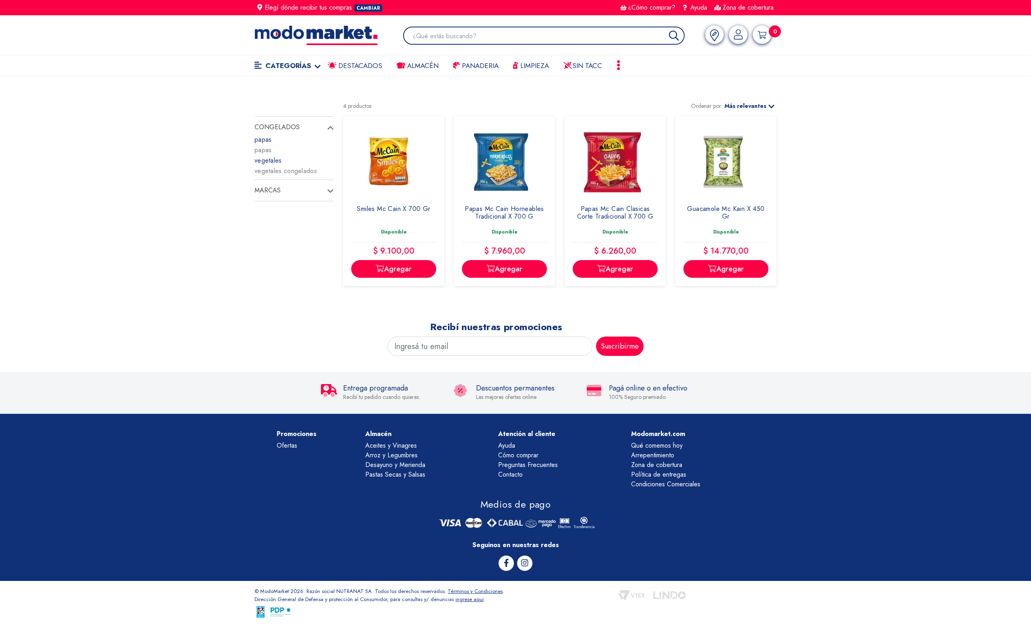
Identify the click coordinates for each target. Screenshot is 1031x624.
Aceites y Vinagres (391, 445)
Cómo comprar (518, 455)
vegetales (268, 160)
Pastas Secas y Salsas (395, 474)
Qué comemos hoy (657, 445)
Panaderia (479, 65)
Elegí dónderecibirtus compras (322, 7)
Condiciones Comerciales (665, 484)
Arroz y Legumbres (391, 455)
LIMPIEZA (533, 65)
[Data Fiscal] (261, 611)
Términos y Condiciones (475, 591)
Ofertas (287, 445)
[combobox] (548, 36)
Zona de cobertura (748, 7)
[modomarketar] (257, 92)
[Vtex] (632, 595)
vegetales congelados (286, 171)
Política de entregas (658, 474)
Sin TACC (586, 65)
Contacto (510, 474)
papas (263, 139)
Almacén (422, 65)
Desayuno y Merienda (395, 464)
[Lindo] (669, 595)
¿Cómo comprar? (651, 7)
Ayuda (697, 7)
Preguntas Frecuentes (528, 464)
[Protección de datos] (281, 611)
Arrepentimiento (652, 455)
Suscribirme (620, 346)
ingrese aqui (469, 599)
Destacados (359, 65)
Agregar (398, 269)
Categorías (288, 65)
